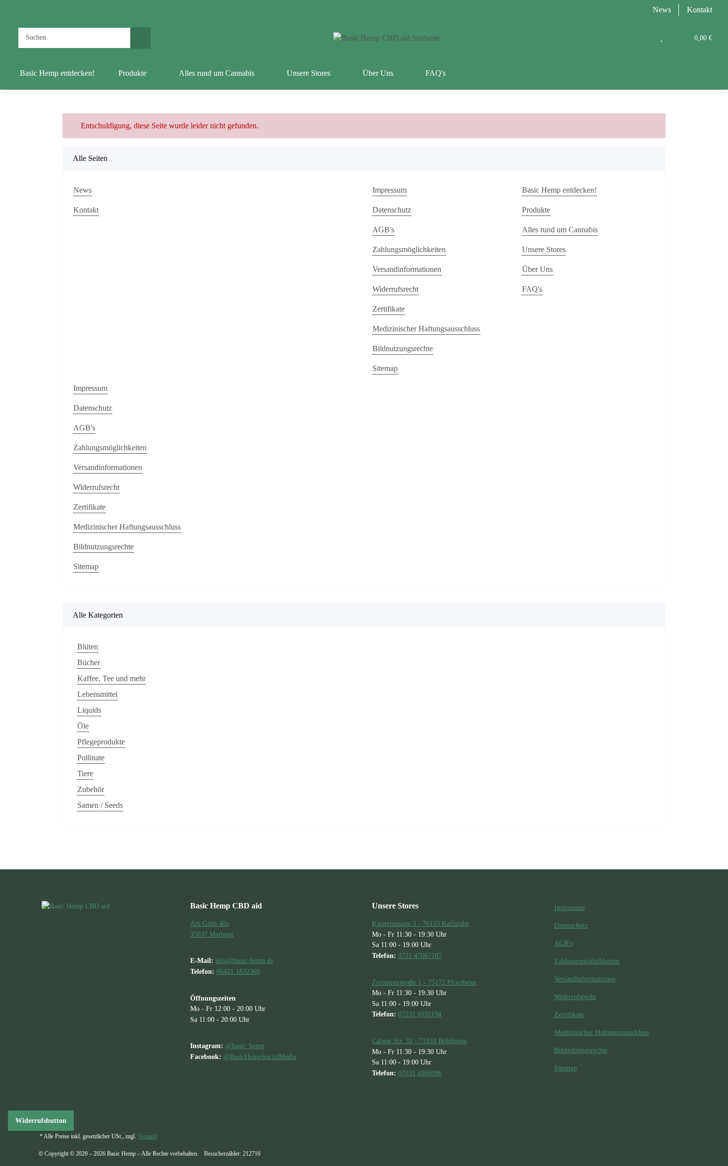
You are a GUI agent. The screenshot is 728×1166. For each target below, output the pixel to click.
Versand (147, 1136)
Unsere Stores (544, 249)
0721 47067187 (420, 955)
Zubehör (90, 789)
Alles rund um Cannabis (560, 229)
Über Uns (537, 269)
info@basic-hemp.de (244, 960)
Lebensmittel (97, 694)
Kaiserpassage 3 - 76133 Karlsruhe (420, 923)
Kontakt (699, 9)
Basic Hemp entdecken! (57, 73)
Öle (83, 726)
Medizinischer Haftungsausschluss (426, 328)
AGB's (383, 229)
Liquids (89, 710)
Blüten (87, 646)
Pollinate (90, 757)
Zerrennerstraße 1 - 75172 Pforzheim (424, 982)
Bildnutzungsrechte (402, 348)
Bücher (88, 662)
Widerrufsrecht (395, 289)
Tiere (85, 773)
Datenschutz (391, 210)
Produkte (536, 210)
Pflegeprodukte (101, 742)
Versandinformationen (406, 269)
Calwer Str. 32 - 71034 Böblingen (419, 1041)
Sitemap (385, 368)
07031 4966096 (420, 1073)
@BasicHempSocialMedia (259, 1056)
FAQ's (435, 73)
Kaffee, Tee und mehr (111, 678)
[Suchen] (140, 38)
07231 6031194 (419, 1014)
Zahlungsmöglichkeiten (409, 249)
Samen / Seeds (100, 805)
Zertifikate (388, 309)
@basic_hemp (244, 1046)
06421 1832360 (238, 971)
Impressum (389, 190)
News (662, 9)
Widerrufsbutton (40, 1120)
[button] (641, 37)
